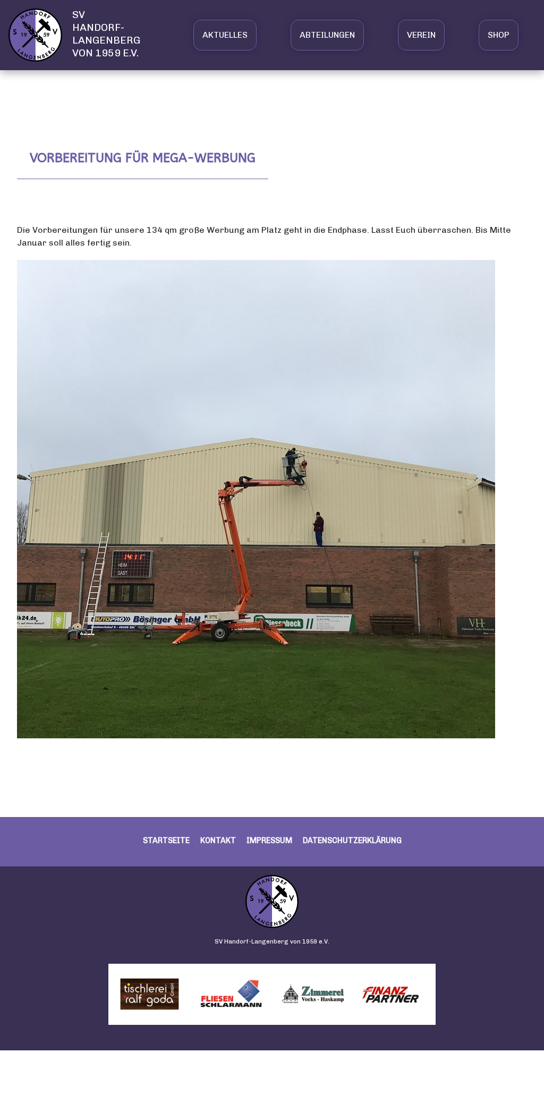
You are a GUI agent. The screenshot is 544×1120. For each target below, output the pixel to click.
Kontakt (218, 840)
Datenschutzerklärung (352, 840)
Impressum (269, 840)
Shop (498, 35)
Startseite (166, 840)
